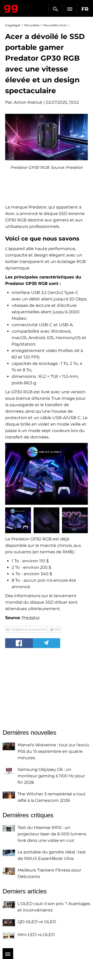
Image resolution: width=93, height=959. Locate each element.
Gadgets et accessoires (28, 629)
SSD (57, 629)
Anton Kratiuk (28, 102)
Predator (31, 617)
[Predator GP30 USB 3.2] (46, 474)
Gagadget (11, 7)
